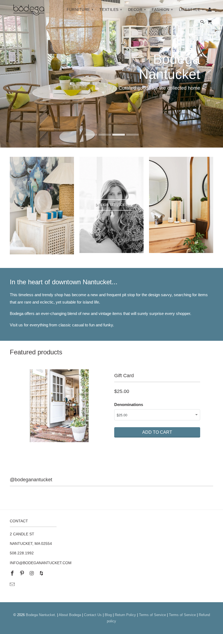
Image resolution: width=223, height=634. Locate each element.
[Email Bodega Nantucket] (13, 584)
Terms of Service (152, 615)
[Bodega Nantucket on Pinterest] (23, 573)
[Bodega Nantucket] (29, 11)
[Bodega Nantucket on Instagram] (32, 573)
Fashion (162, 9)
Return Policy (125, 615)
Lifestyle (191, 9)
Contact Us (93, 615)
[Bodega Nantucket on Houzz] (42, 573)
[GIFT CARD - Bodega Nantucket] (59, 405)
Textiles (111, 9)
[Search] (202, 23)
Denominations (128, 404)
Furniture (80, 9)
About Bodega (70, 615)
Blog (108, 615)
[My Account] (210, 10)
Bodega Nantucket (40, 615)
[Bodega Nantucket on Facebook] (13, 573)
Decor (137, 9)
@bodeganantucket (31, 479)
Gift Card (124, 375)
